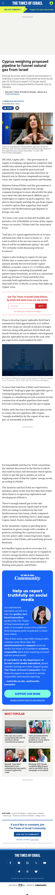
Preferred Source (12, 94)
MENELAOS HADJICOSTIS (14, 101)
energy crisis (40, 816)
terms (38, 311)
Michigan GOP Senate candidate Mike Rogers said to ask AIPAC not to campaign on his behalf (38, 767)
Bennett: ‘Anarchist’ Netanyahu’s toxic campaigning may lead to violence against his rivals (15, 768)
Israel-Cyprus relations (35, 813)
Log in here (35, 839)
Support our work (27, 694)
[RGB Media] (22, 885)
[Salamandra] (40, 885)
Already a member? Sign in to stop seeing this (27, 700)
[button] (51, 3)
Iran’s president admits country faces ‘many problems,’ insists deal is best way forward (39, 739)
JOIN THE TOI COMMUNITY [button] (27, 834)
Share (9, 108)
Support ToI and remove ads (42, 10)
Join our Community (12, 10)
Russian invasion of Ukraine (23, 816)
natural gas (7, 816)
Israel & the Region (19, 813)
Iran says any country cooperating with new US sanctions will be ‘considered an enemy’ (15, 739)
